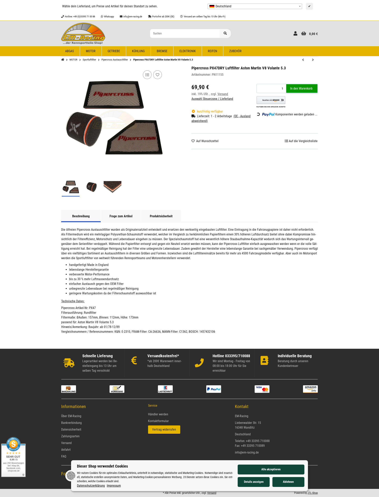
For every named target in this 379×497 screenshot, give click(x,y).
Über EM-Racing (71, 416)
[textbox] (255, 6)
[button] (295, 33)
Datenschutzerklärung (91, 486)
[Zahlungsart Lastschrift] (165, 389)
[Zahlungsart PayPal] (213, 389)
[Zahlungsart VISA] (262, 389)
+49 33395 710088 (258, 441)
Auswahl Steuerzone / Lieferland (212, 99)
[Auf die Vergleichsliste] (147, 74)
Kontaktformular (158, 421)
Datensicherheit (71, 429)
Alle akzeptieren (270, 469)
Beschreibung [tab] (81, 216)
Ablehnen (288, 482)
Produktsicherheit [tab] (161, 216)
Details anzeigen (254, 482)
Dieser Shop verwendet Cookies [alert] (102, 466)
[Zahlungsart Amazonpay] (310, 389)
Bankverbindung (71, 423)
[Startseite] (62, 60)
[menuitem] (69, 51)
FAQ (63, 456)
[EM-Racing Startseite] (83, 33)
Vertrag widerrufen (164, 429)
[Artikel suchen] (225, 33)
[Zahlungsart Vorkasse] (117, 389)
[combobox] (255, 6)
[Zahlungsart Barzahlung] (68, 389)
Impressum (114, 486)
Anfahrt (66, 450)
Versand (223, 94)
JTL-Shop (313, 492)
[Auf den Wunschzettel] (157, 74)
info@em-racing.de (247, 452)
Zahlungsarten (70, 436)
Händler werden (158, 414)
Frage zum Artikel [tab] (121, 216)
